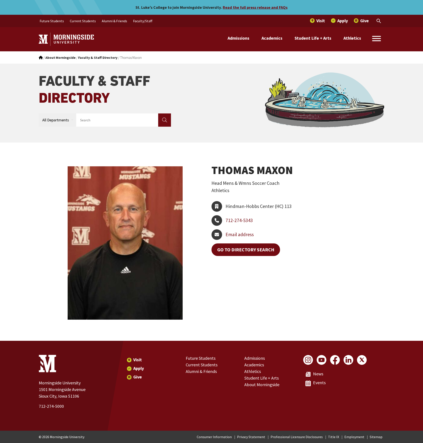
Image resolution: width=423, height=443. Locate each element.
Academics (272, 38)
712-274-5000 (51, 406)
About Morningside (261, 384)
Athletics (352, 38)
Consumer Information (214, 437)
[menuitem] (52, 21)
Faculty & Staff (94, 89)
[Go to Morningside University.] (41, 57)
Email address (240, 234)
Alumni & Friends (201, 371)
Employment (354, 437)
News (318, 373)
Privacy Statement (251, 437)
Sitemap (376, 437)
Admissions (238, 38)
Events (319, 382)
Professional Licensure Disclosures (297, 437)
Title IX (333, 437)
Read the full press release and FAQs (255, 7)
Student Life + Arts (313, 38)
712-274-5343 (239, 220)
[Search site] (376, 39)
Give (137, 377)
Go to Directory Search (245, 250)
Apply (138, 368)
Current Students (201, 364)
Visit (137, 359)
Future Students (200, 358)
